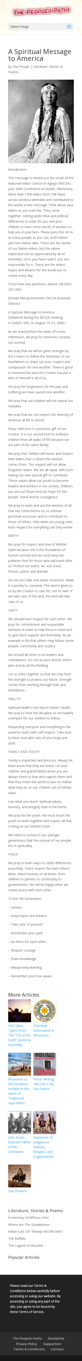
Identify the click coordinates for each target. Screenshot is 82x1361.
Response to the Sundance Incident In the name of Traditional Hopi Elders (18, 1091)
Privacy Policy (26, 1344)
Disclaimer (56, 1338)
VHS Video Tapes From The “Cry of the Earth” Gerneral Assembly (19, 1035)
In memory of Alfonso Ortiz (28, 1217)
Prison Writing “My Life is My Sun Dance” (43, 1084)
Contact (57, 1349)
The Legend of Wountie (25, 1245)
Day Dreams (17, 1191)
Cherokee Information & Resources (43, 1030)
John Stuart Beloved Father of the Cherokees (19, 1144)
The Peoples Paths (27, 1338)
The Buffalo (17, 1238)
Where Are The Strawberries (29, 1224)
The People (21, 66)
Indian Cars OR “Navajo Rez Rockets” (35, 1231)
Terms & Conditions (29, 1349)
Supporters (52, 1344)
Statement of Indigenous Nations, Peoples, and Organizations (43, 1147)
